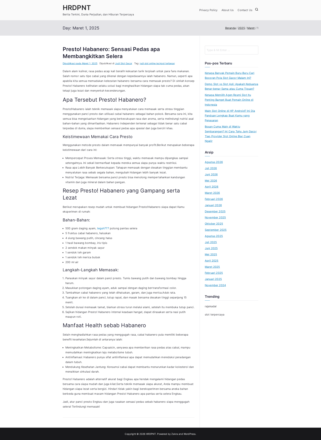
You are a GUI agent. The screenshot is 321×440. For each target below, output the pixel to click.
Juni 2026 (211, 174)
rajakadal (211, 306)
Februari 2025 (214, 272)
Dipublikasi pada (80, 63)
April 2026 (212, 186)
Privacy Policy (208, 10)
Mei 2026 (211, 180)
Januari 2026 (213, 205)
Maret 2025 (212, 266)
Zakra (174, 433)
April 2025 (212, 260)
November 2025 (215, 217)
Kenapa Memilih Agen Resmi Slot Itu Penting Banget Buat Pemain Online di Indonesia (229, 99)
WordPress (189, 433)
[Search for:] (231, 50)
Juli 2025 (211, 242)
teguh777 (103, 228)
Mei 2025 (211, 254)
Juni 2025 (211, 248)
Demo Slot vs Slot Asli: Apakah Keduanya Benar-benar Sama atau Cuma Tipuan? (231, 86)
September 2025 (216, 229)
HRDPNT (77, 8)
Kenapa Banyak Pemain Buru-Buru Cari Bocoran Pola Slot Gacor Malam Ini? (229, 75)
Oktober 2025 (214, 223)
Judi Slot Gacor (123, 63)
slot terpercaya (214, 314)
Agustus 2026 (214, 162)
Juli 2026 (211, 168)
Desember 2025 (215, 211)
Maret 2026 (212, 192)
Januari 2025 (213, 279)
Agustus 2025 (214, 236)
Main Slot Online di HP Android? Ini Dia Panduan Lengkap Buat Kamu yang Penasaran (230, 115)
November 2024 (215, 285)
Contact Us (245, 10)
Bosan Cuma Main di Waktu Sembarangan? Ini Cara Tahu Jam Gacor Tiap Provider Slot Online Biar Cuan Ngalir (231, 134)
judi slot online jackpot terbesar (157, 63)
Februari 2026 (214, 199)
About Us (228, 10)
